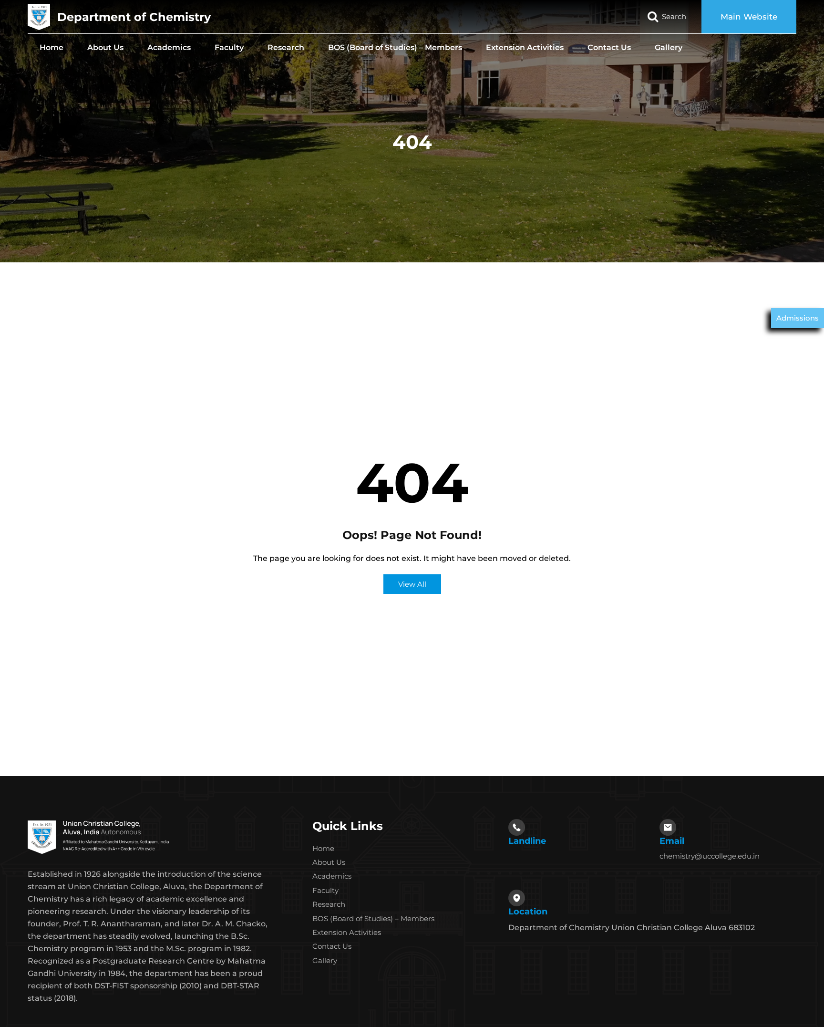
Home (51, 47)
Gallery (668, 47)
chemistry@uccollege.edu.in (709, 856)
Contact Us (609, 47)
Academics (169, 47)
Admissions (797, 317)
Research (286, 47)
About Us (105, 47)
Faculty (229, 47)
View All (412, 584)
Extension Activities (525, 47)
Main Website (749, 16)
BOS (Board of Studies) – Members (395, 47)
